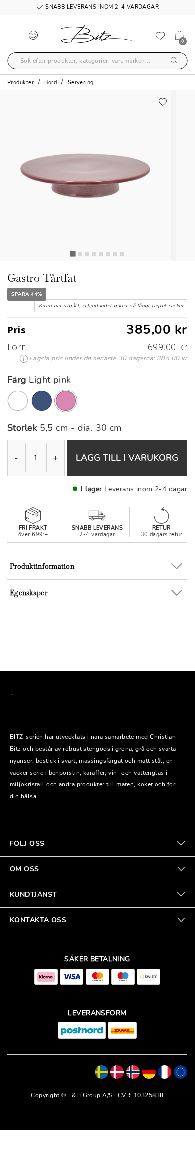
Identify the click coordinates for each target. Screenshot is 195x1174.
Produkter (21, 82)
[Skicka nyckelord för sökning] (174, 61)
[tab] (73, 253)
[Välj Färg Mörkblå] (42, 401)
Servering (81, 82)
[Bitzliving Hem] (97, 36)
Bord (50, 82)
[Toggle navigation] (13, 34)
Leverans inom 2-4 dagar (146, 489)
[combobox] (98, 60)
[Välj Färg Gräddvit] (18, 401)
